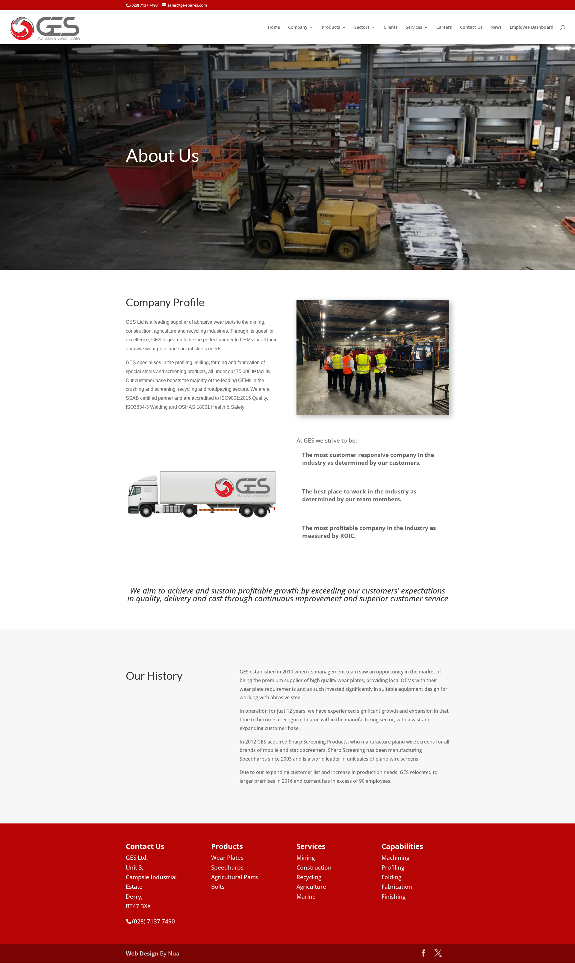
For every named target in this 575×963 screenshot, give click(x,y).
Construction (314, 867)
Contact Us (471, 27)
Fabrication (397, 887)
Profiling (393, 867)
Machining (395, 857)
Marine (306, 896)
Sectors (362, 27)
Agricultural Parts (234, 877)
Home (274, 27)
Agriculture (311, 887)
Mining (305, 857)
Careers (444, 27)
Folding (391, 877)
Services (414, 27)
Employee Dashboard (531, 27)
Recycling (308, 877)
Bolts (218, 887)
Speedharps (227, 867)
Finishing (393, 896)
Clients (391, 27)
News (496, 27)
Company (298, 27)
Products (331, 27)
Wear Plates (227, 857)
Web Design (142, 953)
